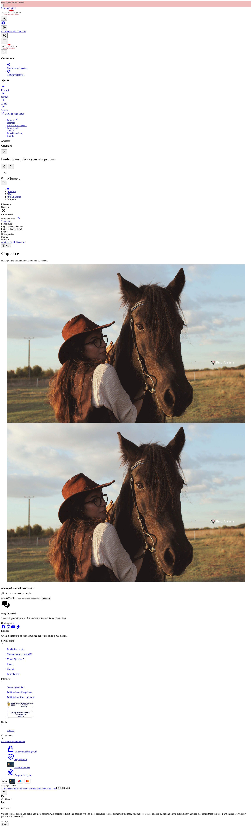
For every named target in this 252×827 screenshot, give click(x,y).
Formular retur (13, 674)
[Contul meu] (4, 27)
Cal (9, 194)
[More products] (11, 166)
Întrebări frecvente (15, 649)
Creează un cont (18, 31)
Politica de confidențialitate (19, 692)
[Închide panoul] (4, 182)
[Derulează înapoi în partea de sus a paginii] (4, 792)
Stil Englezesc (14, 197)
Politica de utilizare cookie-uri (20, 697)
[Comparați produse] (3, 24)
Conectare (5, 31)
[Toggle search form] (4, 18)
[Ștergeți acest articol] (19, 218)
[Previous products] (4, 166)
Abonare (46, 598)
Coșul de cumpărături (14, 114)
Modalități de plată (15, 659)
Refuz (4, 824)
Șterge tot (5, 221)
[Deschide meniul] (4, 41)
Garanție (11, 669)
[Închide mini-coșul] (4, 152)
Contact (10, 730)
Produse (12, 191)
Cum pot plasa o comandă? (19, 654)
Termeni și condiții (15, 687)
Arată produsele (8, 242)
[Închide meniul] (4, 51)
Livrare (10, 664)
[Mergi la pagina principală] (11, 14)
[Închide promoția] (2, 5)
